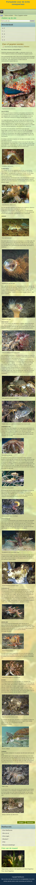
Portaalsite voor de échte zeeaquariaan (18, 3)
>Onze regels (5, 836)
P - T (3, 37)
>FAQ (3, 842)
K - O (3, 34)
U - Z (3, 40)
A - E (3, 28)
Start (1, 15)
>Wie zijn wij (5, 833)
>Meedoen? (5, 839)
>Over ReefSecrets (7, 830)
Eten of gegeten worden (13, 44)
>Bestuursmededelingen (8, 845)
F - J (3, 31)
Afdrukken (26, 46)
